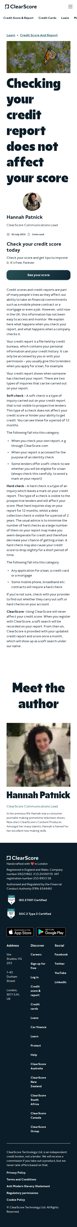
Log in (35, 977)
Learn (11, 35)
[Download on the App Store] (20, 932)
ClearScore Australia (38, 1066)
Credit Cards (47, 18)
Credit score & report (35, 991)
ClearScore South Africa (38, 1100)
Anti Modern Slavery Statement (28, 1186)
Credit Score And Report (39, 35)
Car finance (38, 1027)
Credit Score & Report (18, 18)
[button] (70, 6)
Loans (65, 18)
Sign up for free (38, 966)
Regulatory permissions (22, 1193)
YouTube (60, 973)
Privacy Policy (16, 1172)
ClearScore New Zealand (38, 1082)
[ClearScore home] (21, 7)
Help (34, 1055)
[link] (38, 275)
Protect (36, 1045)
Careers (36, 954)
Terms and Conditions (21, 1179)
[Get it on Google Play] (51, 932)
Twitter (60, 964)
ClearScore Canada (38, 1115)
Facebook (61, 954)
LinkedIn (60, 982)
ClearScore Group (38, 1129)
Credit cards (35, 1006)
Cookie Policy (16, 1200)
